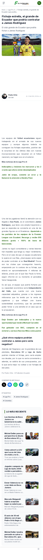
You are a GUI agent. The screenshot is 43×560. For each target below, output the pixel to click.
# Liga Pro (6, 397)
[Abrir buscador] (39, 3)
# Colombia (7, 401)
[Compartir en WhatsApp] (15, 385)
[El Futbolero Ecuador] (21, 3)
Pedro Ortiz (12, 95)
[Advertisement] (21, 73)
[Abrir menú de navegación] (4, 3)
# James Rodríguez (21, 397)
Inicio (4, 10)
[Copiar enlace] (27, 385)
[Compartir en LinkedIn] (21, 385)
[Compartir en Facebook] (9, 385)
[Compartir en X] (4, 385)
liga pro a (11, 10)
